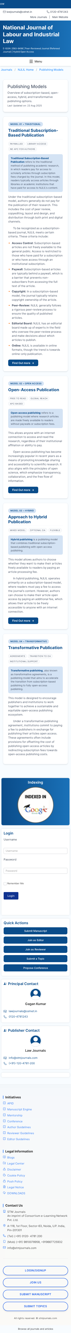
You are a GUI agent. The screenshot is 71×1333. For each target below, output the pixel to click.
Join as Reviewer (35, 949)
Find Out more (23, 362)
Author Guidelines (19, 1127)
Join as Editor (35, 940)
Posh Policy (14, 1181)
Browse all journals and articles (35, 1328)
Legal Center (15, 1163)
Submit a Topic (35, 958)
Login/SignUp (35, 1270)
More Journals (38, 17)
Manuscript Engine (19, 1109)
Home (26, 69)
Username (10, 839)
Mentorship (14, 1115)
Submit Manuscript (35, 930)
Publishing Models (51, 69)
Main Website (60, 17)
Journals (6, 69)
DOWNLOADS (16, 1193)
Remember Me (15, 883)
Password (10, 859)
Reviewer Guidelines (20, 1133)
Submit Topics (35, 1306)
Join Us (36, 1282)
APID (10, 1103)
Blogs (11, 1157)
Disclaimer (14, 1169)
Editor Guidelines (18, 1139)
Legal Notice (15, 1187)
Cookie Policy (16, 1175)
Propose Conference (35, 967)
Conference (15, 1121)
